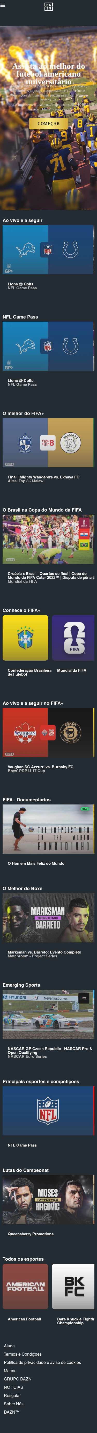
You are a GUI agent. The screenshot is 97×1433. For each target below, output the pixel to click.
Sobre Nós (14, 1404)
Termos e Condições (23, 1354)
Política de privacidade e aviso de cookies (42, 1362)
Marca (9, 1370)
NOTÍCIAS (13, 1387)
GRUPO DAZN (18, 1379)
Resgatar (12, 1395)
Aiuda (9, 1346)
